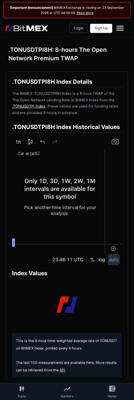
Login (78, 28)
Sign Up (101, 28)
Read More (85, 13)
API (62, 370)
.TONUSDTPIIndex (28, 106)
